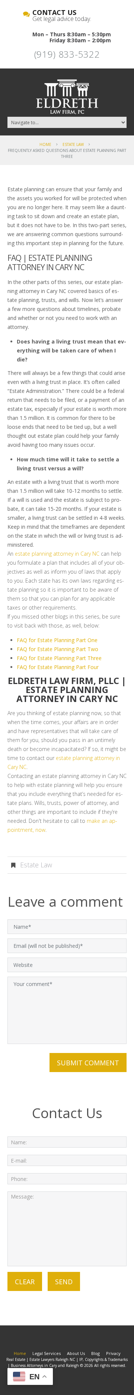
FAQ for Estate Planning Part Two (57, 649)
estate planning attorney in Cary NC (57, 553)
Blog (95, 1353)
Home (45, 144)
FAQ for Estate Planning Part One (57, 640)
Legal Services (46, 1353)
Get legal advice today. (61, 16)
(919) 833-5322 (67, 54)
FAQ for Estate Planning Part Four (58, 667)
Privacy (113, 1353)
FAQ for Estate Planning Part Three (59, 658)
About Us (76, 1353)
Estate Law (73, 144)
